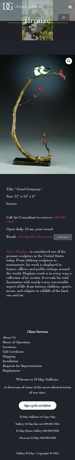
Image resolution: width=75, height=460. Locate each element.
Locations (9, 347)
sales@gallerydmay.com (35, 236)
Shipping (9, 356)
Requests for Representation (22, 366)
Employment (11, 370)
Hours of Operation (16, 342)
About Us (9, 337)
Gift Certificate (13, 352)
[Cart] (64, 17)
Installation (10, 361)
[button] (70, 7)
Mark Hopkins (17, 251)
